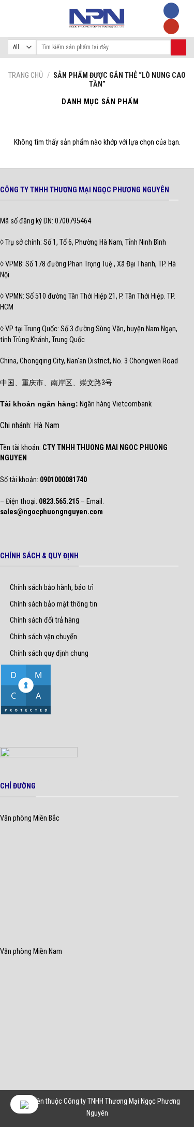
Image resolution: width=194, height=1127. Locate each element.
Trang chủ (25, 75)
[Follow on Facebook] (171, 11)
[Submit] (178, 47)
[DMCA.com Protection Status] (26, 689)
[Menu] (13, 18)
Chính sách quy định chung (49, 653)
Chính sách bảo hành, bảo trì (52, 587)
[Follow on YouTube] (171, 27)
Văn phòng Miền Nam (31, 951)
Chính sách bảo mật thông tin (53, 604)
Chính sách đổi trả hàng (44, 620)
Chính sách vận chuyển (43, 636)
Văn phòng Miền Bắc (29, 818)
